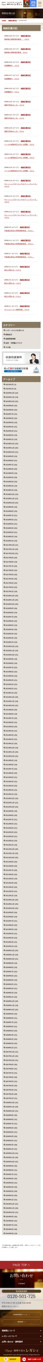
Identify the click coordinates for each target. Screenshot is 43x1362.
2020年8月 (11, 410)
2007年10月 (11, 1060)
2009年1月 (11, 997)
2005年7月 (11, 1174)
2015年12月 (11, 646)
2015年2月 (11, 689)
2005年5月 (11, 1183)
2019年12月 (11, 444)
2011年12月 (11, 849)
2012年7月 (11, 820)
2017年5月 (11, 575)
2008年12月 (11, 1001)
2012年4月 (11, 832)
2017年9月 (11, 558)
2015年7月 (11, 667)
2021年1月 (10, 389)
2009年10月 (11, 959)
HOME (4, 20)
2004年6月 (11, 1229)
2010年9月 (11, 912)
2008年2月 (11, 1043)
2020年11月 (11, 397)
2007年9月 (11, 1064)
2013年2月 (11, 790)
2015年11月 (11, 651)
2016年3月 (11, 634)
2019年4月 (11, 477)
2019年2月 (11, 486)
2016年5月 (11, 625)
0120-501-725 (21, 1296)
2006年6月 (11, 1128)
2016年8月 (11, 613)
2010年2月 (11, 942)
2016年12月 (11, 596)
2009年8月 (11, 967)
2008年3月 (11, 1039)
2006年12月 (11, 1103)
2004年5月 (11, 1233)
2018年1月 (11, 541)
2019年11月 (11, 448)
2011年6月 (11, 874)
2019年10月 (11, 452)
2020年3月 (11, 431)
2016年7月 (11, 617)
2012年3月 (11, 836)
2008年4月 (11, 1035)
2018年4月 (11, 528)
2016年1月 (11, 642)
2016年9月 (11, 608)
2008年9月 (11, 1014)
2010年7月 (11, 921)
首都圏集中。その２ (11, 65)
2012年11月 (11, 803)
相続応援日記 (12, 20)
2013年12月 (11, 748)
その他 (8, 347)
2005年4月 (11, 1187)
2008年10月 (11, 1010)
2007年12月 (11, 1052)
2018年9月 (11, 507)
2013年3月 (11, 786)
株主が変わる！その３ (12, 270)
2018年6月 (11, 520)
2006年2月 (11, 1145)
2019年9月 (11, 456)
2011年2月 (11, 891)
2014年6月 (11, 722)
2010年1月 (11, 946)
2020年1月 (11, 439)
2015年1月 (11, 693)
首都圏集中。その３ (11, 79)
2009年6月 (11, 976)
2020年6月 (11, 418)
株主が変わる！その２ (12, 283)
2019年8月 (11, 460)
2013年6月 (11, 773)
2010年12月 (11, 900)
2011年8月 (11, 866)
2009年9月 (11, 963)
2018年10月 (11, 503)
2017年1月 (11, 591)
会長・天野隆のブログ (13, 343)
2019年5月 (11, 473)
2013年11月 (11, 752)
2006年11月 (11, 1107)
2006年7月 (11, 1124)
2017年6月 (11, 570)
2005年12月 (11, 1153)
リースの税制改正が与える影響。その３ (19, 158)
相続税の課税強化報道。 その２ (16, 39)
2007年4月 (11, 1086)
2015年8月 (11, 663)
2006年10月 (11, 1111)
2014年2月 (11, 739)
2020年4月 (11, 427)
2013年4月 (11, 781)
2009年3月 (11, 988)
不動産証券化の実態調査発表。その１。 (19, 257)
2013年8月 (11, 765)
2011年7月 (11, 870)
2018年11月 (11, 498)
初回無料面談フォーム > (21, 1314)
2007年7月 (11, 1073)
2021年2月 (10, 384)
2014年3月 (11, 735)
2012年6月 (11, 824)
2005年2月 (11, 1195)
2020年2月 (11, 435)
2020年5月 (11, 422)
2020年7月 (11, 414)
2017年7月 (11, 566)
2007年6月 (11, 1077)
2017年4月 (11, 579)
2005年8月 (11, 1170)
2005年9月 (11, 1166)
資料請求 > (22, 1322)
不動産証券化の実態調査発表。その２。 (19, 231)
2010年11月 (11, 904)
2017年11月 (11, 549)
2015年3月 (11, 684)
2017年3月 (11, 583)
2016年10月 (11, 604)
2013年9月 (11, 760)
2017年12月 (11, 545)
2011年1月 (11, 896)
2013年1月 (11, 794)
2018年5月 (11, 524)
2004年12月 (11, 1204)
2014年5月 (11, 727)
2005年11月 (11, 1157)
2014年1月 (11, 743)
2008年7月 (11, 1022)
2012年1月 (11, 845)
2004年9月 (11, 1217)
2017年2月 (11, 587)
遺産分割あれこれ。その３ (14, 105)
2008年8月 (11, 1018)
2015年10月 (11, 655)
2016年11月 (11, 600)
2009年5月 (11, 980)
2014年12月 (11, 697)
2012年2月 (11, 841)
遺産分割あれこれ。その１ (14, 131)
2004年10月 (11, 1212)
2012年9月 (11, 811)
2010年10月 (11, 908)
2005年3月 (11, 1191)
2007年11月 (11, 1056)
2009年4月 (11, 984)
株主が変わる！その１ (12, 296)
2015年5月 (11, 676)
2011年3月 (11, 887)
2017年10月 (11, 553)
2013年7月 (11, 769)
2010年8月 (11, 917)
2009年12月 (11, 950)
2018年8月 (11, 511)
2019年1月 (11, 490)
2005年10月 (11, 1162)
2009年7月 (11, 972)
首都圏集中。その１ (11, 92)
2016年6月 (11, 621)
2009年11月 (11, 955)
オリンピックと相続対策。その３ (16, 310)
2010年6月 (11, 925)
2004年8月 (11, 1221)
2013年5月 (11, 777)
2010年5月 (11, 929)
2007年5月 (11, 1081)
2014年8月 (11, 714)
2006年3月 (11, 1141)
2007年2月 (11, 1094)
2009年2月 (11, 993)
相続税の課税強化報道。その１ (16, 52)
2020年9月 (11, 406)
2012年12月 (11, 798)
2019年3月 (11, 482)
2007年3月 (11, 1090)
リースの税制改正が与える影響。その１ (19, 171)
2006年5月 (11, 1132)
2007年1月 (11, 1098)
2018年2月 (11, 537)
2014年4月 (11, 731)
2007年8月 (11, 1069)
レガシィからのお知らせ (14, 330)
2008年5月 (11, 1031)
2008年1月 (11, 1048)
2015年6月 (11, 672)
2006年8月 (11, 1119)
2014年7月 (11, 718)
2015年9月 (11, 659)
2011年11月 (11, 853)
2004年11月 (11, 1208)
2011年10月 (11, 858)
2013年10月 (11, 756)
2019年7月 (11, 465)
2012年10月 (11, 807)
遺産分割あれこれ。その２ (14, 118)
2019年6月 (11, 469)
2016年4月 (11, 629)
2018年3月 (11, 532)
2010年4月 (11, 934)
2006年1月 (11, 1149)
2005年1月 (11, 1200)
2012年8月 (11, 815)
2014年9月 (11, 710)
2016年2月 (11, 638)
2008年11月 (11, 1005)
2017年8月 (11, 562)
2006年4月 (11, 1136)
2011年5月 (11, 879)
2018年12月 (11, 494)
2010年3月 (11, 938)
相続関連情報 (10, 339)
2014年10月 (11, 705)
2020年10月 (11, 401)
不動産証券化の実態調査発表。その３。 (19, 244)
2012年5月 (11, 828)
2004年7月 (11, 1225)
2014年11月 (11, 701)
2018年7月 (11, 515)
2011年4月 (11, 883)
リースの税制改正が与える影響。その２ (19, 144)
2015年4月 (11, 680)
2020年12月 (11, 393)
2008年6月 (11, 1026)
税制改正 (8, 334)
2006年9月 (11, 1115)
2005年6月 (11, 1179)
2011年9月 (11, 862)
